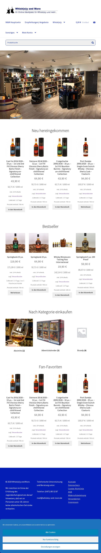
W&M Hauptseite (13, 22)
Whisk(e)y (57, 22)
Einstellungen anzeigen (50, 546)
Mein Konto (27, 32)
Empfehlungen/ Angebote (37, 22)
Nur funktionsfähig (50, 539)
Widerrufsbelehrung (77, 495)
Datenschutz (74, 485)
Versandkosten (17, 196)
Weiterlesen (85, 207)
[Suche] (92, 42)
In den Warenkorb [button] (15, 209)
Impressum (73, 502)
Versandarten (74, 498)
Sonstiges (10, 32)
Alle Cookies (50, 532)
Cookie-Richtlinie (76, 488)
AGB (70, 492)
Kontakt (72, 481)
